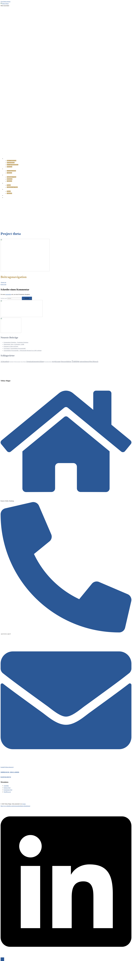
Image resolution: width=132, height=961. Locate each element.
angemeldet (8, 294)
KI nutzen (6, 168)
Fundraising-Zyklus (11, 177)
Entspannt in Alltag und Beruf (11, 346)
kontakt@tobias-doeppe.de (7, 767)
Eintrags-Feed (7, 787)
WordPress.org (7, 792)
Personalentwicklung (48, 361)
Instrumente (9, 179)
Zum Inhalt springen (5, 1)
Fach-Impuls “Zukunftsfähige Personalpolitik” (15, 348)
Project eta (3, 282)
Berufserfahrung (11, 162)
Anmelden (6, 785)
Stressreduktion (66, 361)
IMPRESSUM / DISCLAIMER (10, 772)
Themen (9, 185)
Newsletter (6, 197)
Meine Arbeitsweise (11, 160)
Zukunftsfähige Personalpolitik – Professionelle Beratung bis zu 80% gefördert (22, 350)
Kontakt (6, 195)
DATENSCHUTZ (6, 777)
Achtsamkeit (5, 361)
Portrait (5, 158)
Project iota (3, 284)
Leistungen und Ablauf (12, 187)
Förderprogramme (17, 361)
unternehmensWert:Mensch (89, 361)
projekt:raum (56, 361)
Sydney (24, 804)
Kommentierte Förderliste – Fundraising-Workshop (16, 342)
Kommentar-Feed (8, 789)
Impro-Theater (23, 361)
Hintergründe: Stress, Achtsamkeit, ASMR (14, 344)
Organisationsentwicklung (10, 183)
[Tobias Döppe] (5, 3)
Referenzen (9, 166)
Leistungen (9, 173)
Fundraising (6, 175)
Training (6, 189)
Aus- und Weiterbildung (12, 164)
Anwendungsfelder (11, 171)
